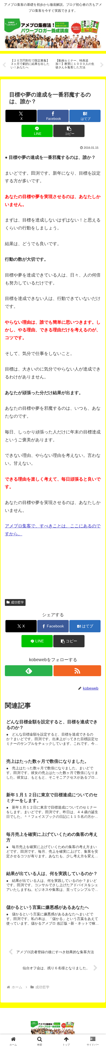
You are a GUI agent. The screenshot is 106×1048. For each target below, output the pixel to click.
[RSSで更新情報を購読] (77, 670)
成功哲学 (17, 602)
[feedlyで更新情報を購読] (28, 670)
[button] (69, 131)
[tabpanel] (30, 64)
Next (102, 65)
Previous (4, 65)
